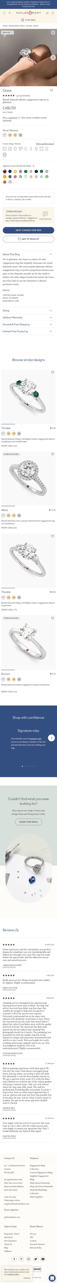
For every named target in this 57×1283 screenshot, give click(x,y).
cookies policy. (13, 1274)
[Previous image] (5, 397)
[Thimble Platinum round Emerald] (28, 408)
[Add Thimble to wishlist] (52, 372)
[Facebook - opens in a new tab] (14, 1259)
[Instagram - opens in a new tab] (28, 1259)
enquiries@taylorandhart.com (16, 1204)
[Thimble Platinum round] (28, 572)
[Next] (51, 737)
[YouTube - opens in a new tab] (43, 1259)
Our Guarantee (10, 1240)
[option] (5, 149)
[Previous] (5, 737)
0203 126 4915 (10, 1197)
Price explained (10, 117)
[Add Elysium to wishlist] (52, 618)
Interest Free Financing (15, 331)
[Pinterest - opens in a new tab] (21, 1259)
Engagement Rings (17, 26)
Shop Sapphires (36, 1197)
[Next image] (53, 57)
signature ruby (35, 738)
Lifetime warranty (12, 317)
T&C (32, 1237)
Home (5, 26)
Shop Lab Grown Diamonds (41, 1186)
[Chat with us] (52, 1278)
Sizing (6, 310)
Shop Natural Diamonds (40, 1183)
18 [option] (10, 135)
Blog (6, 1247)
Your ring (30, 20)
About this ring (11, 254)
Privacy (33, 1234)
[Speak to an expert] (47, 13)
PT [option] (5, 135)
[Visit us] (9, 13)
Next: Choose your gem (28, 230)
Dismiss (27, 1278)
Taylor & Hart (28, 13)
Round (29, 26)
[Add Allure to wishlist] (52, 454)
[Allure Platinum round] (28, 490)
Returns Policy (36, 1247)
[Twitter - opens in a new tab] (35, 1259)
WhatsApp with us (12, 1200)
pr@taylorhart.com (12, 1217)
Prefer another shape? (45, 144)
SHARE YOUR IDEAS (28, 822)
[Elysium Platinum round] (28, 654)
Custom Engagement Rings (41, 1172)
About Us (8, 1244)
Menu (4, 13)
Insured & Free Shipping (16, 324)
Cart (53, 13)
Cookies (33, 1240)
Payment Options (37, 1244)
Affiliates (8, 1251)
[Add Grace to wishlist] (51, 90)
